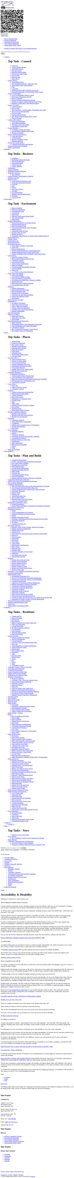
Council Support (16, 197)
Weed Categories (16, 322)
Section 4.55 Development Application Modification (26, 578)
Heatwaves (15, 686)
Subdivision (15, 553)
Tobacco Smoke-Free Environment (21, 711)
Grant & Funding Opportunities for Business (20, 176)
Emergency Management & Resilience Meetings (25, 691)
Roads (10, 714)
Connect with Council (14, 120)
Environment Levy (13, 241)
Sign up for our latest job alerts (20, 111)
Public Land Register (14, 147)
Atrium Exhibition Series (19, 359)
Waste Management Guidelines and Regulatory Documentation (29, 757)
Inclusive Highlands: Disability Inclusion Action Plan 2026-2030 (23, 938)
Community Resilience (14, 372)
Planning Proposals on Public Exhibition (19, 601)
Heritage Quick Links (18, 569)
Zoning (14, 511)
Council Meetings (13, 128)
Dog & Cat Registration (18, 639)
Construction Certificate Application (22, 586)
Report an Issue (12, 701)
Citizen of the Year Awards (19, 387)
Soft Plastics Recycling (18, 747)
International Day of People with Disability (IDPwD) (16, 1058)
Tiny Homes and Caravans (19, 555)
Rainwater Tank (16, 548)
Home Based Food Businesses (20, 545)
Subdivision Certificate (18, 592)
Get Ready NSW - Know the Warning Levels (25, 680)
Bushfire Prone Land (17, 530)
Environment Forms (13, 242)
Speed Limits (15, 732)
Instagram (7, 1159)
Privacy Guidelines (17, 98)
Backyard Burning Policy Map (20, 290)
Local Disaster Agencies (18, 382)
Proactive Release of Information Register (23, 100)
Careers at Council (13, 105)
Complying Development (19, 581)
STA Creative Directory (18, 367)
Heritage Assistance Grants (19, 566)
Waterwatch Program (18, 316)
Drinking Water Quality (18, 788)
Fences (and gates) (17, 816)
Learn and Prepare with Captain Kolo (22, 377)
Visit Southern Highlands (11, 1139)
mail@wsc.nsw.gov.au (11, 1122)
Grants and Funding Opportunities (21, 421)
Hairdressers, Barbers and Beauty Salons (23, 706)
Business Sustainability (18, 311)
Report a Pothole (16, 719)
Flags (13, 87)
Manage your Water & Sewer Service (22, 768)
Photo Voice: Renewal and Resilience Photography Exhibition (29, 379)
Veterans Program (17, 118)
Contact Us (11, 824)
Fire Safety (15, 522)
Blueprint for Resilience (18, 374)
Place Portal (15, 428)
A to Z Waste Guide (17, 793)
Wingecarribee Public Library (12, 1143)
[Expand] (10, 57)
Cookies (15, 1175)
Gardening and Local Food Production (23, 309)
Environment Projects (14, 244)
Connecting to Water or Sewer (20, 763)
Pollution (10, 286)
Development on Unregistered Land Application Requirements (29, 533)
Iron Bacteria (15, 298)
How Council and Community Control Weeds (25, 329)
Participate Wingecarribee (11, 1138)
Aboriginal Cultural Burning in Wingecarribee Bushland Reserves (30, 236)
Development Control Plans (16, 507)
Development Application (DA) (21, 576)
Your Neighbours (13, 811)
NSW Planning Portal (14, 574)
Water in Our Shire (13, 314)
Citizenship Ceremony (18, 389)
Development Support (14, 509)
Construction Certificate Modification (22, 587)
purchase (48, 983)
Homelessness (16, 441)
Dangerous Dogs (16, 655)
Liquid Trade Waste (17, 767)
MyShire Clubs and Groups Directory (22, 415)
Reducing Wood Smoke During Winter (23, 819)
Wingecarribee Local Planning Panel (18, 606)
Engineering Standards (18, 520)
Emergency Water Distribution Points (22, 775)
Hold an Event (12, 179)
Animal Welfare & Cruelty (19, 647)
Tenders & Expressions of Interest (17, 146)
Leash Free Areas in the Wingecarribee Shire (24, 642)
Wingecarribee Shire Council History (22, 85)
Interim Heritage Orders (18, 565)
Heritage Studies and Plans (19, 563)
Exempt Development (18, 504)
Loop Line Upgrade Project (19, 501)
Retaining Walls (16, 550)
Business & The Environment (20, 293)
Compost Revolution (17, 803)
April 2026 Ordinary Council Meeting (22, 843)
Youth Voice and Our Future (20, 304)
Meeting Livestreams (17, 133)
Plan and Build (8, 451)
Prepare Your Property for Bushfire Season (24, 223)
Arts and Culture (12, 358)
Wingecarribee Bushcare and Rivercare (23, 259)
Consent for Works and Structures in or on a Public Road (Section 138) (32, 597)
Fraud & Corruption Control (20, 139)
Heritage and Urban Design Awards (22, 568)
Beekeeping (15, 652)
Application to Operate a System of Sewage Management (28, 599)
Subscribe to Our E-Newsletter (20, 124)
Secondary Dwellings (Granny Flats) (22, 551)
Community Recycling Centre (20, 745)
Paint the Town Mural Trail (19, 371)
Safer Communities (17, 443)
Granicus (32, 1176)
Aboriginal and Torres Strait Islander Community (25, 436)
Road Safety (15, 723)
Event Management (17, 192)
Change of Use (16, 532)
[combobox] (15, 52)
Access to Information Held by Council (23, 95)
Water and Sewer (13, 759)
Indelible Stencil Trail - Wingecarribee (22, 369)
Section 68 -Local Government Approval (23, 596)
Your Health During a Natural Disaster (22, 693)
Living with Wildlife (17, 275)
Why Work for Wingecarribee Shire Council (24, 116)
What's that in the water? (19, 318)
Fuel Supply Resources (18, 491)
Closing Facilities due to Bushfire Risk (22, 392)
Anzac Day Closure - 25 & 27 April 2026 (20, 667)
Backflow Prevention (18, 760)
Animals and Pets (13, 636)
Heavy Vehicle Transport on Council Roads (24, 731)
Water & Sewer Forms (18, 777)
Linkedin (6, 1161)
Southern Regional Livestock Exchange (23, 405)
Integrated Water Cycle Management (22, 765)
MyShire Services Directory (19, 417)
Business (6, 149)
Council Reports (16, 138)
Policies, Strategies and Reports (17, 134)
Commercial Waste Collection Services (23, 742)
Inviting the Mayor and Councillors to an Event (25, 90)
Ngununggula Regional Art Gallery (22, 366)
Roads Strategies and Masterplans (21, 724)
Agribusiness (11, 168)
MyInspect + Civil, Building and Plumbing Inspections (23, 571)
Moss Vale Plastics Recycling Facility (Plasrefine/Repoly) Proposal (31, 486)
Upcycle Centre (16, 754)
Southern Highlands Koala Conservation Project (25, 252)
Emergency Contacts (17, 683)
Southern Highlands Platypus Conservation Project (26, 250)
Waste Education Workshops (20, 804)
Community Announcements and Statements (20, 841)
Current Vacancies (17, 106)
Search (3, 848)
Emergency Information (14, 677)
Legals (10, 1175)
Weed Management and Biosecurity (18, 321)
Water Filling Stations (18, 773)
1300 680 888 (12, 1119)
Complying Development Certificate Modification (26, 583)
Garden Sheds (16, 543)
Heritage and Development (19, 561)
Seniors (14, 446)
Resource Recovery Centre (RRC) (21, 752)
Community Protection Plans (20, 231)
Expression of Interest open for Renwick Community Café (28, 844)
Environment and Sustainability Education (24, 267)
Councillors (15, 88)
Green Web (15, 247)
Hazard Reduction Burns (19, 224)
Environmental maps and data (20, 285)
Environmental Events (18, 262)
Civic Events (11, 384)
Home (2, 849)
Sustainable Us (12, 301)
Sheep (13, 664)
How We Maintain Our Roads (20, 716)
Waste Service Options (18, 737)
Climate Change (12, 239)
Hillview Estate (16, 493)
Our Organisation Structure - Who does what (24, 84)
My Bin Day (15, 736)
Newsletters (7, 1156)
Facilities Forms (16, 400)
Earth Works (15, 538)
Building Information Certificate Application (24, 584)
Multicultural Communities (19, 444)
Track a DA (11, 604)
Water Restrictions (17, 783)
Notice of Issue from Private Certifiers (22, 594)
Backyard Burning (17, 813)
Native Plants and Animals (15, 273)
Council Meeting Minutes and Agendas (23, 131)
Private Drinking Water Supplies (21, 709)
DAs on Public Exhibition (15, 483)
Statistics (14, 433)
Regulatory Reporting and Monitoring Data (24, 772)
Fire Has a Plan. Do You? (19, 232)
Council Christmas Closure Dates (17, 672)
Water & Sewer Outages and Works (18, 790)
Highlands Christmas (17, 431)
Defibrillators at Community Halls (21, 399)
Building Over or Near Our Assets (21, 762)
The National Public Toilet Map (18, 990)
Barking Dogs (16, 649)
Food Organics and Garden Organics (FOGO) (25, 809)
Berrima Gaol (15, 494)
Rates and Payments (13, 700)
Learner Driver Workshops (19, 727)
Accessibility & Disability (19, 438)
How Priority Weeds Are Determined (22, 331)
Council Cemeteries (17, 395)
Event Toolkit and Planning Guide (21, 181)
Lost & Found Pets (17, 641)
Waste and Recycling (14, 734)
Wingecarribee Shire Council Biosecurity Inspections (27, 324)
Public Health (12, 703)
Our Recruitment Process (19, 115)
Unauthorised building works (20, 821)
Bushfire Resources (17, 234)
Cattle (13, 654)
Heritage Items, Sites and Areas (20, 560)
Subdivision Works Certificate (20, 591)
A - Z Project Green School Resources (22, 272)
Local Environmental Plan (15, 573)
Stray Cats (14, 644)
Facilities (10, 390)
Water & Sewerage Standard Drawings (23, 781)
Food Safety (15, 705)
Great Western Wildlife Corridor (21, 277)
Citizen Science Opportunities (20, 263)
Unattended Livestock (18, 665)
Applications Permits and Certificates (18, 479)
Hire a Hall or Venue (17, 397)
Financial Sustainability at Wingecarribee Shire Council (27, 92)
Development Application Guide (17, 502)
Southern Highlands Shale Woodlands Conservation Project (28, 254)
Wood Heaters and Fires (18, 556)
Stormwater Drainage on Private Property (23, 514)
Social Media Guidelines (19, 123)
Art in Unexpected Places (19, 362)
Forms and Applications (18, 121)
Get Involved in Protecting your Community (24, 227)
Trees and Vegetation (14, 313)
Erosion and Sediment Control (20, 296)
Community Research (18, 420)
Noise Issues (15, 818)
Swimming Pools (16, 408)
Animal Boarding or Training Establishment (24, 646)
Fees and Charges (13, 696)
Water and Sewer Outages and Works (22, 778)
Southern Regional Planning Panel (18, 602)
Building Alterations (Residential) (21, 529)
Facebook (7, 1154)
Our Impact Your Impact (18, 303)
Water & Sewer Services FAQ (20, 785)
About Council (12, 80)
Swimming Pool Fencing (19, 524)
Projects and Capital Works (15, 142)
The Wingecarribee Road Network (21, 726)
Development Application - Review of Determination (27, 579)
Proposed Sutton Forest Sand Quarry (22, 499)
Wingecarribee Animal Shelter (20, 394)
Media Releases (12, 840)
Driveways (15, 535)
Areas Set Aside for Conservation (21, 278)
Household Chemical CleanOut (20, 749)
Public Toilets (15, 403)
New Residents (12, 698)
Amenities (14, 191)
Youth (13, 448)
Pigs (13, 660)
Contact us (7, 822)
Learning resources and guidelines (21, 798)
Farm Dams (15, 540)
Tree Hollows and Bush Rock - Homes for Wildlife (26, 280)
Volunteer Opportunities (18, 426)
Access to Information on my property (22, 512)
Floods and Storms (17, 685)
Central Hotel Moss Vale (19, 496)
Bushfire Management (14, 221)
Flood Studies (15, 319)
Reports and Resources (18, 249)
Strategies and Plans (17, 141)
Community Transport (18, 435)
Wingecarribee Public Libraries (20, 410)
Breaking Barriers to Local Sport (21, 439)
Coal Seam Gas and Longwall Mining (22, 295)
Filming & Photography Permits (17, 673)
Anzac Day (15, 385)
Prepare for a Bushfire (18, 678)
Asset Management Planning (16, 668)
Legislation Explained (18, 327)
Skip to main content (6, 1)
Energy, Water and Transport (20, 306)
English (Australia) (20, 48)
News (6, 826)
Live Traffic (15, 729)
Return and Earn (16, 799)
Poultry (14, 662)
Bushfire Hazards (16, 229)
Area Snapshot (16, 174)
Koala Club (15, 270)
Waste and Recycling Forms (20, 744)
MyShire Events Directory (19, 413)
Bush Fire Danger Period (19, 226)
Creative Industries (13, 169)
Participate (11, 418)
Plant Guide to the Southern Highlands (23, 283)
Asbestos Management (18, 288)
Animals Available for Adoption (21, 637)
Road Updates (16, 718)
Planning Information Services (20, 517)
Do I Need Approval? (14, 525)
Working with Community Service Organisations (25, 425)
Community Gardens (17, 260)
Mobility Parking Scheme (10, 949)
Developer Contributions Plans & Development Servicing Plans (30, 519)
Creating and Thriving (47, 1069)
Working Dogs (16, 657)
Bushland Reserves (13, 237)
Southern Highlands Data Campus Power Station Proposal (28, 489)
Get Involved (11, 255)
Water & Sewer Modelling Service (21, 780)
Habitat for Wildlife (17, 265)
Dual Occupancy (16, 537)
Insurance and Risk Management (21, 194)
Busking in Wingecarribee (19, 361)
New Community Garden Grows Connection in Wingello (28, 838)
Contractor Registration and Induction (22, 144)
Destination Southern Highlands (17, 171)
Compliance (15, 814)
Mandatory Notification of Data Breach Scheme (25, 103)
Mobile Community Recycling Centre (22, 750)
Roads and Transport (14, 449)
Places (6, 332)
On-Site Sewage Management (20, 770)
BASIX (14, 515)
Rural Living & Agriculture (15, 300)
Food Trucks (15, 542)
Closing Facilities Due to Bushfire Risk (23, 376)
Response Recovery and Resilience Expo (23, 381)
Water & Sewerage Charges (19, 786)
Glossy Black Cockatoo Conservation (22, 245)
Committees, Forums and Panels (21, 129)
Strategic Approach (13, 178)
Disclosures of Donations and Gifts (21, 97)
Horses (14, 659)
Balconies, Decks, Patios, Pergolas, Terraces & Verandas (28, 527)
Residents (7, 607)
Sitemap (21, 1175)
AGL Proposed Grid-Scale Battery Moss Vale (25, 488)
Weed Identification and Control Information (24, 326)
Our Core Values (16, 113)
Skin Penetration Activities (19, 708)
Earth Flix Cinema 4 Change (20, 257)
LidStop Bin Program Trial (19, 808)
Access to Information (14, 93)
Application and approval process (21, 183)
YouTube (7, 1157)
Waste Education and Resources (21, 755)
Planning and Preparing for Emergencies (23, 690)
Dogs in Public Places (18, 650)
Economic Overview (14, 173)
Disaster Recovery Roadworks (20, 721)
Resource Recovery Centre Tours (21, 801)
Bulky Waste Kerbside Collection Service (23, 741)
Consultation (15, 423)
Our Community (12, 430)
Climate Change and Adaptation (21, 308)
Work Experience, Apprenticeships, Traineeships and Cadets (29, 110)
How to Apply (16, 108)
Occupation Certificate (18, 589)
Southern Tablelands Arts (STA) (21, 364)
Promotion (15, 196)
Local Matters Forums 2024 (19, 126)
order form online (59, 985)
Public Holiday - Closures (15, 713)
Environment (8, 199)
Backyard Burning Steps (19, 291)
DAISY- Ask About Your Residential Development (22, 481)
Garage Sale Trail (16, 795)
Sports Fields (15, 407)
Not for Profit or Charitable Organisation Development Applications (31, 506)
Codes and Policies (17, 136)
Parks (13, 402)
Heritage (10, 558)
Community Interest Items (15, 484)
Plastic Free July (16, 806)
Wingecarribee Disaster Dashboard (21, 682)
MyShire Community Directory (17, 412)
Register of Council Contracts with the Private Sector (27, 102)
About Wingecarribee (18, 82)
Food (13, 186)
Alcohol (14, 187)
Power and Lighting (17, 189)
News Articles (12, 836)
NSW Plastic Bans (17, 796)
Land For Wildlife (17, 268)
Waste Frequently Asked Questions (21, 739)
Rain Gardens (15, 547)
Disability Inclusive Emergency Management (24, 695)
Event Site (14, 184)
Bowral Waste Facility (18, 497)
